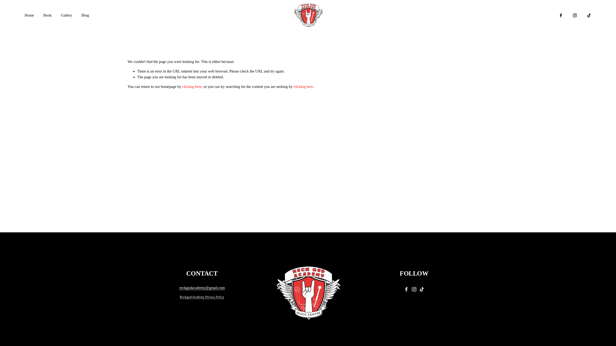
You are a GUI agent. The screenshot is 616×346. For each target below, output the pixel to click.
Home (29, 15)
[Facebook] (560, 15)
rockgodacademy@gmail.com (202, 288)
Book (47, 15)
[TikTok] (589, 15)
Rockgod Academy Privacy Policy (202, 297)
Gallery (66, 15)
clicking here (192, 87)
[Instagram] (574, 15)
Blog (85, 15)
